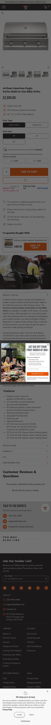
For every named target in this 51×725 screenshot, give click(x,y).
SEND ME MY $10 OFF (38, 374)
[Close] (48, 691)
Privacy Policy (7, 709)
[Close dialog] (48, 345)
